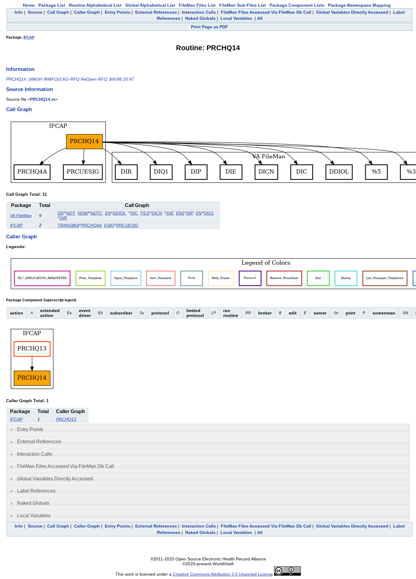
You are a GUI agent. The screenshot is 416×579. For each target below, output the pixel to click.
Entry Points (117, 12)
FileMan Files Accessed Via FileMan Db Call (266, 12)
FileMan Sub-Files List (242, 5)
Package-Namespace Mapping (359, 5)
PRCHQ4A (91, 225)
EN (108, 213)
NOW (83, 213)
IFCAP (28, 37)
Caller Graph (87, 12)
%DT (70, 213)
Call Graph (58, 12)
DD (61, 213)
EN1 (180, 213)
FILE (145, 213)
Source (35, 12)
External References (156, 12)
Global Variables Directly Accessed (352, 12)
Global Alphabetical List (150, 5)
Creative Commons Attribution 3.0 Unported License (223, 574)
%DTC (96, 213)
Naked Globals (200, 18)
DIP (189, 213)
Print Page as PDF (209, 26)
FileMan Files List (197, 5)
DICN (157, 213)
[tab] (208, 429)
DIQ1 (209, 213)
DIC (134, 213)
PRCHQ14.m (42, 99)
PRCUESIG (127, 225)
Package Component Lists (297, 5)
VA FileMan (21, 215)
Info (19, 12)
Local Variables (236, 18)
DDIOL (119, 213)
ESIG (109, 225)
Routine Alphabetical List (95, 5)
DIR (63, 218)
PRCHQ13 (66, 419)
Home (29, 5)
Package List (51, 5)
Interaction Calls (199, 12)
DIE (170, 213)
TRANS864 (68, 225)
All (260, 18)
